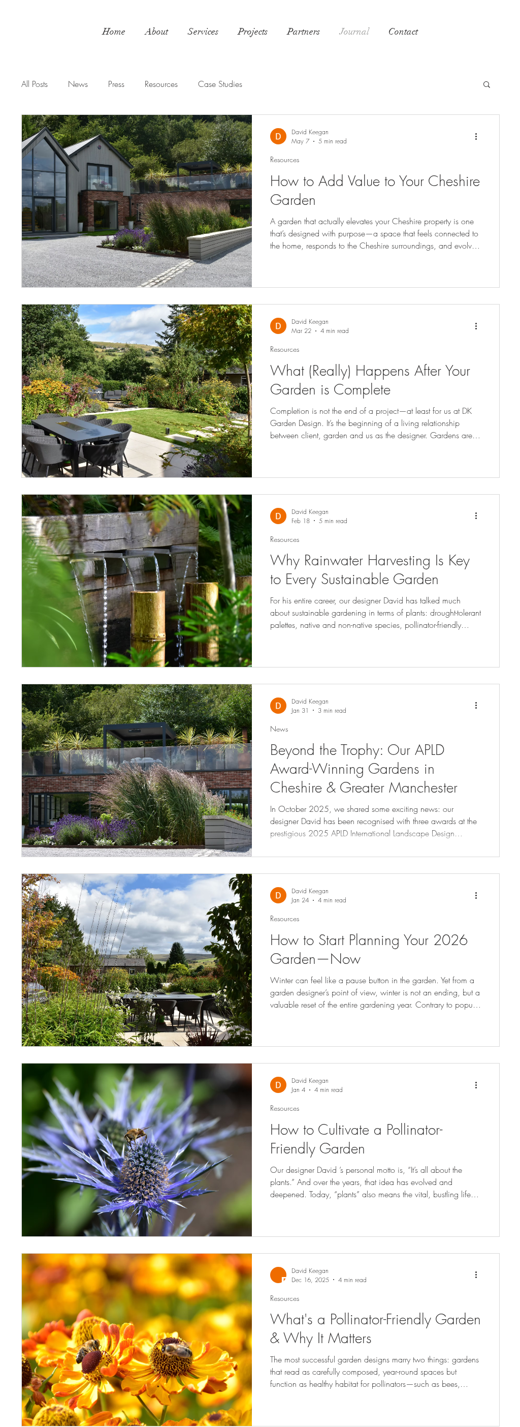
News (78, 83)
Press (116, 83)
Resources (161, 83)
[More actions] (479, 136)
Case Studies (220, 83)
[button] (487, 85)
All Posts (34, 83)
